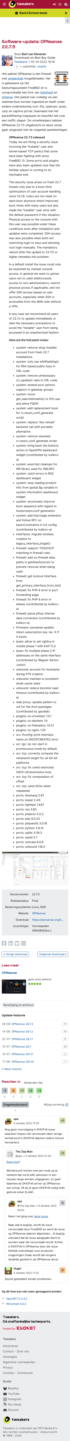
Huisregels (10, 1356)
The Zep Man (24, 1151)
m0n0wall (46, 92)
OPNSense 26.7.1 (22, 1039)
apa (16, 1119)
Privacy (8, 1367)
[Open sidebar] (67, 20)
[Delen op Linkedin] (10, 943)
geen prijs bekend (39, 979)
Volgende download (51, 954)
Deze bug (12, 1162)
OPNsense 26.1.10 (22, 1061)
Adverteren (10, 1346)
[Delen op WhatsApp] (23, 943)
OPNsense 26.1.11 (22, 1054)
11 (65, 1023)
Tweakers (9, 1428)
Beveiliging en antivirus (18, 1005)
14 (65, 1031)
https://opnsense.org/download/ (48, 919)
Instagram (14, 1399)
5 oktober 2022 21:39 (38, 1155)
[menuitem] (54, 4)
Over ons (23, 1351)
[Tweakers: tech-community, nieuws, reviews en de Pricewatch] (21, 4)
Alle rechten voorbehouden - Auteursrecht (30, 1432)
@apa (18, 1155)
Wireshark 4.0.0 (16, 1304)
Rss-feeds (14, 1404)
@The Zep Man (26, 1205)
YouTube (14, 1393)
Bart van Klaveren (34, 54)
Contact (8, 1351)
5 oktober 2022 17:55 (26, 1123)
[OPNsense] (14, 987)
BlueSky (13, 1388)
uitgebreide (15, 78)
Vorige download (16, 954)
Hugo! (17, 1268)
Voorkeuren (25, 1373)
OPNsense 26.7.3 (22, 1024)
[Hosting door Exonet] (19, 1328)
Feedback (20, 62)
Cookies (8, 1373)
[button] (4, 4)
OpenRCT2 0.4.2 (16, 1298)
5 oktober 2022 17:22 (26, 1272)
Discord (13, 1410)
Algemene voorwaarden (19, 1362)
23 (65, 1046)
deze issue (41, 1216)
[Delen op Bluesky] (17, 943)
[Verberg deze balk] (66, 13)
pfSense (7, 97)
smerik (41, 66)
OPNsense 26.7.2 (22, 1031)
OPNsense (39, 913)
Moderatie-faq (33, 1082)
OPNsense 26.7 (21, 1046)
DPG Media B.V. (48, 1428)
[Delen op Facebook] (4, 943)
